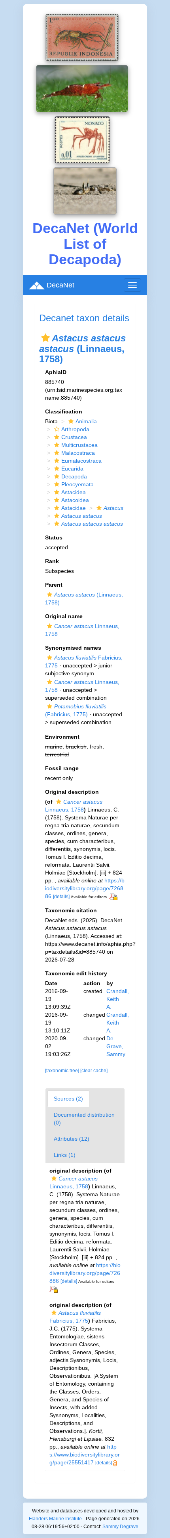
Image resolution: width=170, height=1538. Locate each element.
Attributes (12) (71, 1139)
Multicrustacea (79, 445)
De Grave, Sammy (115, 1046)
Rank (52, 561)
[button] (45, 338)
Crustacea (74, 437)
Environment (62, 737)
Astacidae (73, 508)
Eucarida (72, 468)
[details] (61, 896)
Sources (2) (68, 1098)
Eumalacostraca (81, 461)
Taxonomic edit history (76, 973)
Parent (53, 585)
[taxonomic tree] (62, 1070)
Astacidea (73, 492)
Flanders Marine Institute (55, 1518)
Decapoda (74, 476)
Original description (72, 792)
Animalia (86, 421)
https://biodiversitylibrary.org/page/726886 (85, 888)
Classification (63, 411)
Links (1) (65, 1155)
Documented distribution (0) (84, 1119)
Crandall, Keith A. (117, 999)
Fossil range (62, 768)
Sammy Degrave (120, 1526)
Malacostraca (78, 453)
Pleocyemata (77, 484)
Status (53, 537)
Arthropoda (75, 429)
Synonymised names (73, 648)
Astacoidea (75, 500)
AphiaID (55, 372)
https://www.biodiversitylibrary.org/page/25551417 (84, 1454)
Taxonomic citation (71, 910)
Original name (64, 616)
